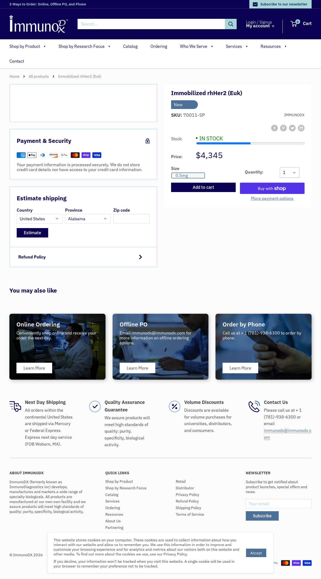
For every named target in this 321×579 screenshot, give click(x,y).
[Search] (231, 24)
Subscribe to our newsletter (283, 4)
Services (237, 46)
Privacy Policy (187, 494)
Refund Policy (32, 257)
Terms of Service (190, 514)
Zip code (121, 210)
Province (73, 210)
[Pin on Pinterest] (283, 128)
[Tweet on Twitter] (292, 128)
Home (14, 76)
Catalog (130, 46)
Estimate (32, 232)
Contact (16, 61)
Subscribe (262, 516)
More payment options (272, 198)
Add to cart (203, 187)
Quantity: (254, 172)
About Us (113, 521)
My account (258, 25)
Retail (181, 481)
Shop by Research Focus (84, 46)
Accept (256, 553)
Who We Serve (196, 46)
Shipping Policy (188, 507)
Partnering (114, 527)
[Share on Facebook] (274, 128)
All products (39, 76)
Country (24, 210)
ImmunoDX (294, 115)
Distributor (185, 488)
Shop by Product (27, 46)
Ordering (158, 46)
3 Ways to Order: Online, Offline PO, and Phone (47, 4)
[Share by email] (301, 128)
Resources (274, 46)
